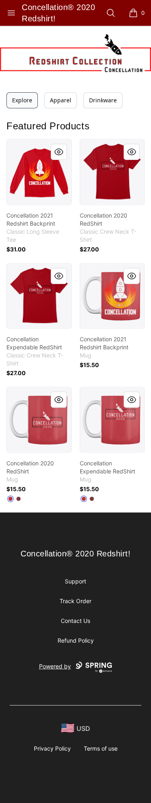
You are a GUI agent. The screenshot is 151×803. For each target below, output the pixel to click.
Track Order (75, 601)
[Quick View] (59, 152)
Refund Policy (76, 640)
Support (75, 581)
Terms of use (101, 748)
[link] (39, 172)
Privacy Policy (52, 748)
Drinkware (103, 100)
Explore (22, 100)
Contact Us (75, 620)
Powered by (55, 666)
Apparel (60, 100)
